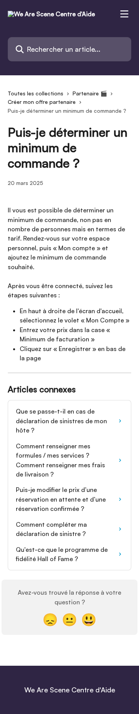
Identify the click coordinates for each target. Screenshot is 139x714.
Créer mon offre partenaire (42, 101)
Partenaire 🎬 (90, 93)
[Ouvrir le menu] (124, 14)
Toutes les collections (35, 93)
